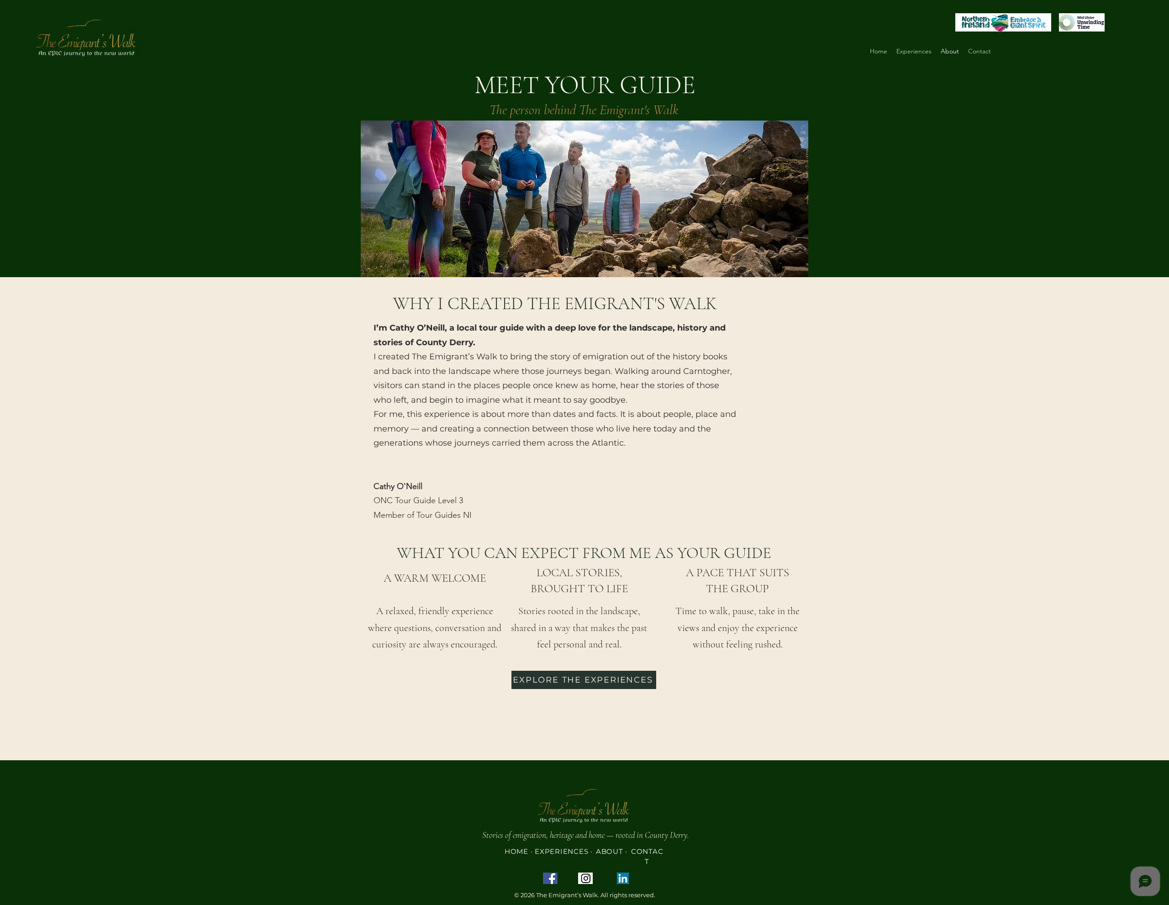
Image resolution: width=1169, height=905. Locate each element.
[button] (914, 51)
